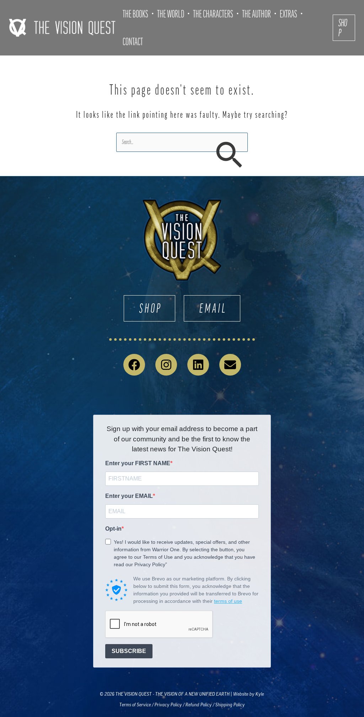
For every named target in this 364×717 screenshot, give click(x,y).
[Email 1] (230, 365)
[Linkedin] (198, 365)
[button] (344, 28)
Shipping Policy (230, 704)
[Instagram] (166, 365)
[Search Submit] (228, 155)
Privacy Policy (168, 704)
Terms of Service (135, 704)
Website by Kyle (248, 694)
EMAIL (213, 308)
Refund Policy (199, 704)
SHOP (150, 308)
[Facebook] (134, 365)
